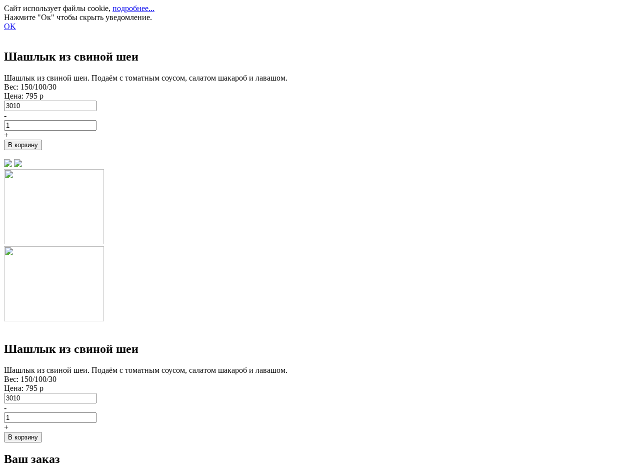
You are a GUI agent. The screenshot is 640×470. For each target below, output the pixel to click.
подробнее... (133, 8)
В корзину (23, 145)
